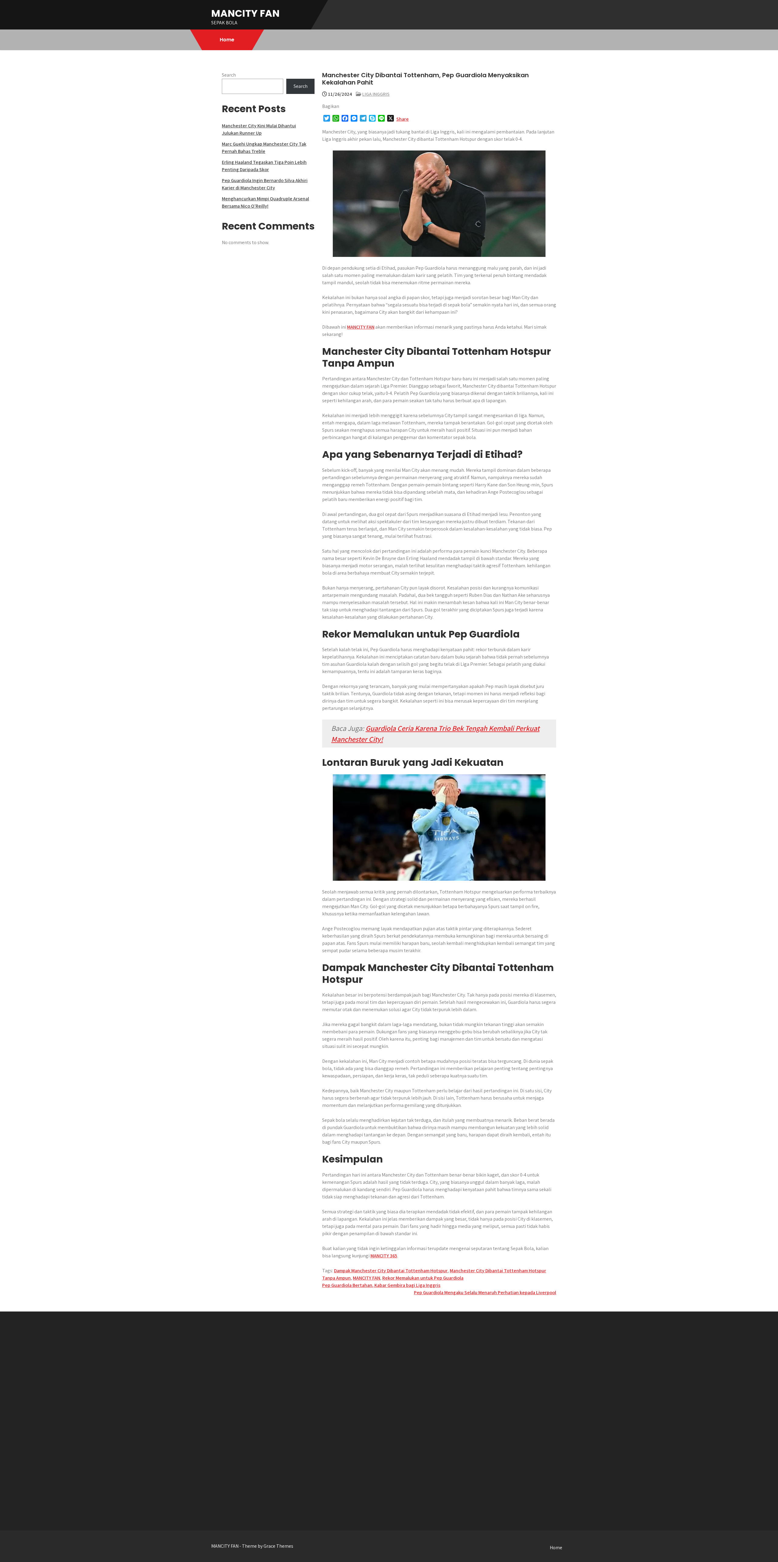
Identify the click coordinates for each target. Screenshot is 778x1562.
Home (227, 39)
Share (402, 119)
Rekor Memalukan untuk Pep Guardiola (422, 1278)
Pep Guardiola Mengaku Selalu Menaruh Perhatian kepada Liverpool (485, 1292)
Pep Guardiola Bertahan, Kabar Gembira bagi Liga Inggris (381, 1285)
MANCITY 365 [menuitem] (383, 1256)
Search (229, 75)
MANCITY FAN (245, 13)
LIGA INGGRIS (376, 94)
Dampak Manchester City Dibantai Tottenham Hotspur (391, 1270)
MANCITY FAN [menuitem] (360, 327)
